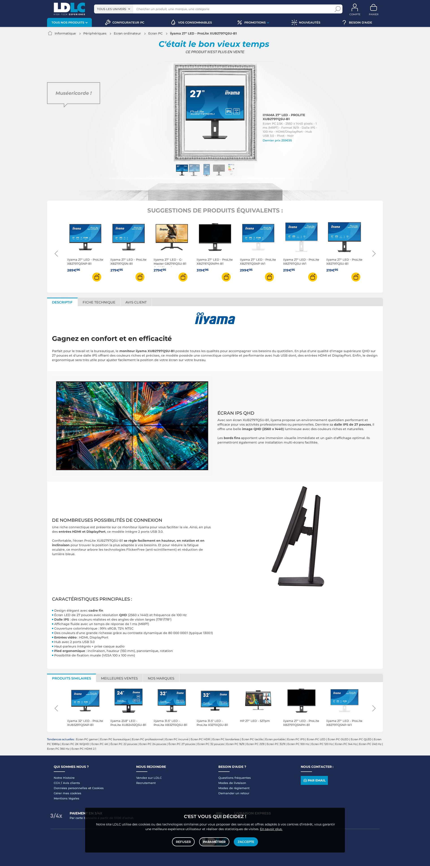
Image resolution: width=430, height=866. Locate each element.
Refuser (183, 842)
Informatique (65, 33)
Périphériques (94, 33)
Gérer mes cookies (67, 793)
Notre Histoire (64, 777)
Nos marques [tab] (161, 678)
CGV (57, 783)
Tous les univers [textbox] (111, 9)
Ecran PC (155, 33)
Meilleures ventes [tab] (119, 678)
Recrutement (146, 783)
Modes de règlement (233, 788)
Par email (317, 780)
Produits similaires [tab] (71, 678)
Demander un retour (233, 793)
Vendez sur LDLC (149, 777)
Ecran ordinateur (127, 33)
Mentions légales (66, 798)
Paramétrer (214, 842)
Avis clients (71, 783)
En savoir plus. (271, 829)
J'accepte (246, 842)
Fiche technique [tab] (99, 302)
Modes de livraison (232, 783)
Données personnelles (70, 788)
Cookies (98, 788)
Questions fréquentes (234, 777)
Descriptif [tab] (62, 302)
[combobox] (113, 8)
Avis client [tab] (136, 302)
